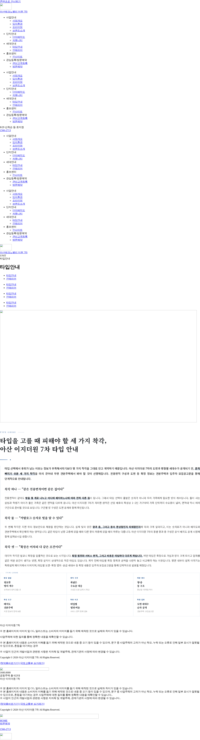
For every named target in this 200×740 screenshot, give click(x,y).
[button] (12, 127)
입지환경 (17, 24)
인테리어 (17, 50)
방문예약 (17, 66)
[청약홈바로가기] (10, 663)
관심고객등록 (20, 63)
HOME (4, 720)
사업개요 (17, 20)
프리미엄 (17, 27)
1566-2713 (5, 130)
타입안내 (17, 47)
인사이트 (17, 56)
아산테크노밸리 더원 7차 (14, 11)
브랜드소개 (18, 30)
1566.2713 (100, 682)
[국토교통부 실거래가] (32, 663)
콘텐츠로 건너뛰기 (10, 1)
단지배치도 (18, 37)
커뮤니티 (17, 40)
